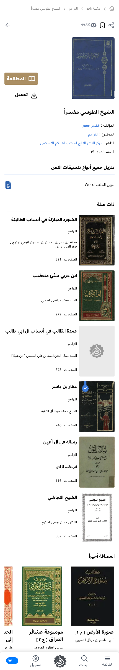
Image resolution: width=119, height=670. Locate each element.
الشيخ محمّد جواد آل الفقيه (59, 411)
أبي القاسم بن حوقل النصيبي (94, 640)
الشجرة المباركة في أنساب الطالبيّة (44, 219)
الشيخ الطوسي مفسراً (89, 112)
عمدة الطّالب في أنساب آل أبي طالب (41, 331)
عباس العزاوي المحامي (48, 647)
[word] (8, 185)
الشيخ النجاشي (62, 497)
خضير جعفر (91, 125)
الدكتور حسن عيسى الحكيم (59, 522)
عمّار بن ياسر (64, 386)
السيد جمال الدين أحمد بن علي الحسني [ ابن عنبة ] (44, 355)
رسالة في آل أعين (60, 442)
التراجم (73, 9)
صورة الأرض (93, 632)
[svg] (112, 8)
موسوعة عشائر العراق (46, 636)
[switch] (12, 660)
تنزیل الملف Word (100, 185)
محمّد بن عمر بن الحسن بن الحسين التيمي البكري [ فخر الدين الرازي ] (43, 244)
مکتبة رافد (93, 9)
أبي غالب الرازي (66, 466)
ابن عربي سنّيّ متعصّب (54, 275)
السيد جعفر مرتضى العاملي (59, 300)
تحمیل (21, 94)
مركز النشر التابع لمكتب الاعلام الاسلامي (71, 143)
